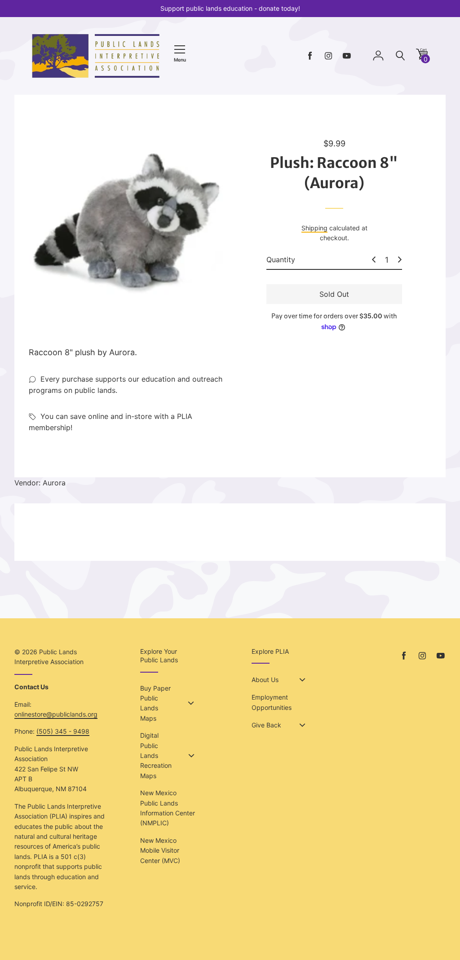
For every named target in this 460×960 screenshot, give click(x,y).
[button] (421, 57)
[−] (374, 259)
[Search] (400, 56)
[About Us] (302, 680)
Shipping (314, 228)
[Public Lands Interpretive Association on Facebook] (310, 56)
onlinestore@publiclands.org (55, 714)
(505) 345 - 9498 (62, 731)
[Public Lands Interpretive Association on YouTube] (347, 56)
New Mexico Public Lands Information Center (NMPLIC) (167, 808)
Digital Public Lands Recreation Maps (156, 755)
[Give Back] (302, 725)
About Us (265, 679)
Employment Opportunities (272, 702)
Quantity (280, 259)
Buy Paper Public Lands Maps (155, 703)
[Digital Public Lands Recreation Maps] (191, 756)
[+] (400, 259)
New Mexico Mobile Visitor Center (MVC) (160, 850)
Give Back (266, 725)
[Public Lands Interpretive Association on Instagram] (328, 56)
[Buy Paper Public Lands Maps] (190, 703)
